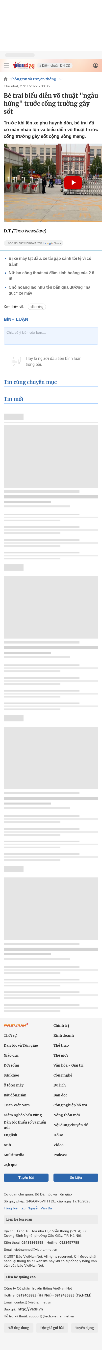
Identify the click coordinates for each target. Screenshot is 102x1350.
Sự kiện (76, 1178)
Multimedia (14, 1155)
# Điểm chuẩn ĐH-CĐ (54, 65)
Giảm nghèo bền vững (23, 1115)
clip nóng (36, 307)
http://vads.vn (30, 1309)
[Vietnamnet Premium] (16, 1027)
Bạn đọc (60, 1095)
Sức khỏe (11, 1075)
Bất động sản (15, 1095)
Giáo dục (11, 1055)
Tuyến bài (26, 1178)
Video (58, 1145)
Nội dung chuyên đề (70, 1125)
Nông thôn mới (66, 1115)
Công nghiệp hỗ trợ (70, 1105)
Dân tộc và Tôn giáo (21, 1045)
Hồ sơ (58, 1135)
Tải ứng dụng (18, 1328)
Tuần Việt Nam (17, 1105)
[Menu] (7, 65)
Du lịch (59, 1085)
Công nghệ (62, 1075)
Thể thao (61, 1045)
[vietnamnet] (23, 67)
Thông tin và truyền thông (33, 79)
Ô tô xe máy (14, 1085)
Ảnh (7, 1145)
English (10, 1135)
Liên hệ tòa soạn (19, 1219)
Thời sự (10, 1035)
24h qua (10, 1165)
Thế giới (60, 1055)
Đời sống (11, 1065)
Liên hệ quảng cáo (21, 1277)
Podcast (60, 1155)
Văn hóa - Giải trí (68, 1065)
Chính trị (61, 1025)
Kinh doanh (63, 1035)
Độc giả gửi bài (52, 1328)
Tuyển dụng (84, 1328)
